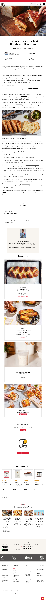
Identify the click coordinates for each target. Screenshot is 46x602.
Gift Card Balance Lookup (5, 581)
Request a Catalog (5, 571)
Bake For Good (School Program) (40, 581)
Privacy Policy (19, 593)
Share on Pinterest (32, 59)
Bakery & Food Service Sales (28, 572)
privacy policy (18, 549)
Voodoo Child (19, 104)
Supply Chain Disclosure (5, 593)
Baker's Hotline (16, 573)
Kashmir (4, 82)
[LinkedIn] (24, 549)
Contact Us (39, 584)
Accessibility (12, 593)
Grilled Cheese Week (18, 66)
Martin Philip (11, 53)
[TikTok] (26, 546)
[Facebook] (24, 546)
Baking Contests (16, 579)
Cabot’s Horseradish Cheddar (32, 165)
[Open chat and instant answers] (42, 598)
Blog (20, 38)
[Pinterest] (32, 546)
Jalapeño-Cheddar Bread (7, 138)
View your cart (40, 4)
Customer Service (5, 575)
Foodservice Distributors (27, 577)
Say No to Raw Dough (16, 576)
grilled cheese (19, 220)
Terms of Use (25, 593)
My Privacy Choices (5, 595)
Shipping (3, 577)
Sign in (38, 4)
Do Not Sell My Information (33, 593)
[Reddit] (28, 549)
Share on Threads (25, 205)
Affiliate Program (5, 584)
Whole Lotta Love (26, 184)
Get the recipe (23, 414)
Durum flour (24, 96)
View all (23, 430)
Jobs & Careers (40, 575)
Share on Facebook (29, 59)
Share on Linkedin (33, 59)
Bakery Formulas (28, 579)
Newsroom (39, 583)
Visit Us (38, 573)
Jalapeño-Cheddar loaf (17, 79)
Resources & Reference (27, 582)
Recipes (24, 38)
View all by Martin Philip (14, 251)
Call (19, 453)
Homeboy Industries (33, 88)
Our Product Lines (40, 569)
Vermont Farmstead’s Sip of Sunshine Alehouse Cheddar (16, 167)
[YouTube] (26, 549)
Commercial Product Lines (27, 575)
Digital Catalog (4, 569)
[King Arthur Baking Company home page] (3, 5)
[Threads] (30, 546)
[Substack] (30, 549)
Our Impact (39, 578)
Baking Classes (16, 578)
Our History (39, 577)
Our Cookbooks (16, 581)
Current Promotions (4, 573)
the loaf (8, 154)
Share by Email (30, 59)
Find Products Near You (40, 571)
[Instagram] (28, 546)
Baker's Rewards (5, 583)
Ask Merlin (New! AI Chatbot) (16, 583)
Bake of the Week (26, 220)
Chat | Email (25, 453)
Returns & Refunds (5, 578)
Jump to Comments (7, 197)
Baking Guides (16, 572)
